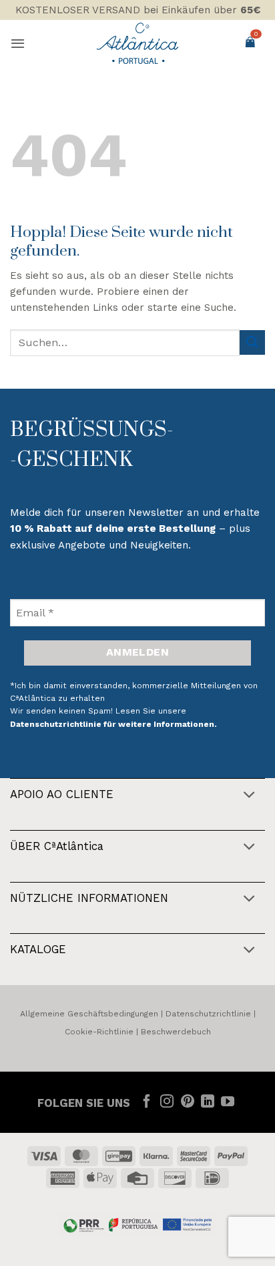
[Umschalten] (249, 795)
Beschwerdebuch (176, 1031)
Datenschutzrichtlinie (208, 1013)
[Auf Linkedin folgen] (207, 1102)
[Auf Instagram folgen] (167, 1102)
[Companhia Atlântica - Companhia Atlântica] (138, 43)
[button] (17, 43)
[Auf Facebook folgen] (147, 1102)
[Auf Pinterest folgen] (187, 1102)
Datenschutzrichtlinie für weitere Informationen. (113, 724)
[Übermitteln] (252, 342)
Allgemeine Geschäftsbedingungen (89, 1013)
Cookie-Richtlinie (99, 1031)
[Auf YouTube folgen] (227, 1102)
